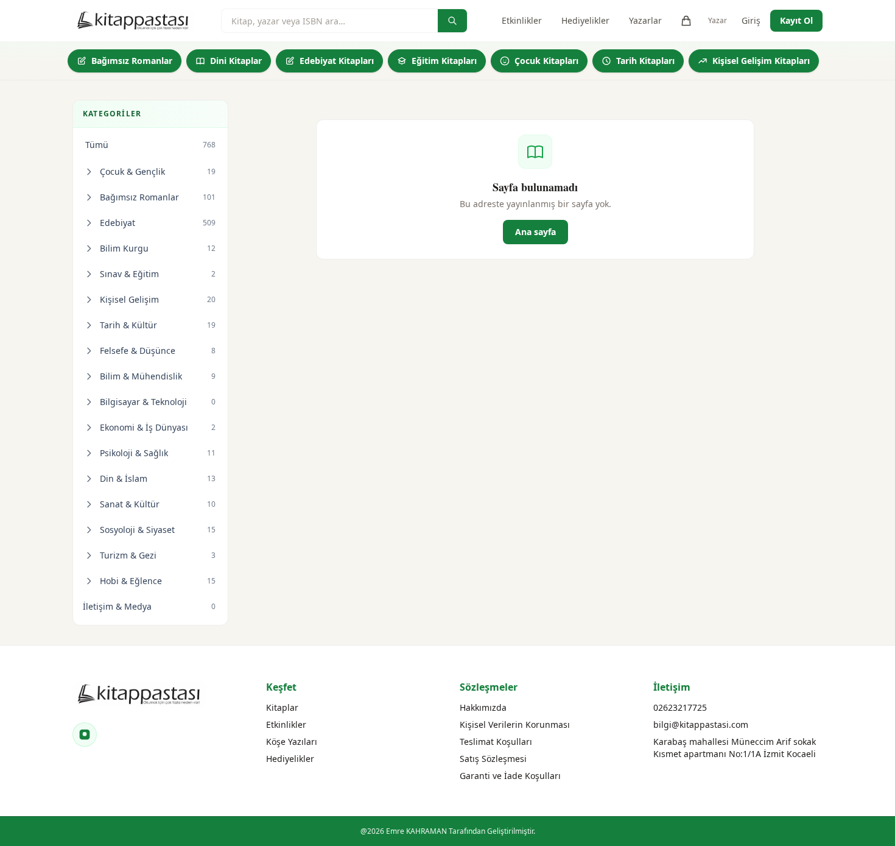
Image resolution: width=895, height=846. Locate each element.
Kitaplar (282, 707)
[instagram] (84, 734)
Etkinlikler (522, 20)
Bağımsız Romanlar (131, 60)
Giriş (751, 20)
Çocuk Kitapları (546, 60)
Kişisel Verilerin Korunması (515, 724)
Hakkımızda (483, 707)
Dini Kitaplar (236, 60)
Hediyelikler (585, 20)
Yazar (717, 21)
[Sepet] (686, 21)
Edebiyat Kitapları (337, 60)
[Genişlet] (89, 172)
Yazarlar (645, 20)
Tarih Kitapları (645, 60)
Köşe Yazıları (291, 741)
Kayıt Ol (796, 20)
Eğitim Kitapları (444, 60)
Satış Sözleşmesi (493, 758)
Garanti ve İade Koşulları (510, 775)
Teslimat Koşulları (496, 741)
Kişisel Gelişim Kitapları (761, 60)
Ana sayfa (535, 232)
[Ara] (452, 20)
